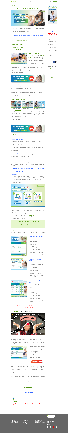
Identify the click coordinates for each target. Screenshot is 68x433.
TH (50, 1)
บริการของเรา (25, 1)
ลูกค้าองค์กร (42, 1)
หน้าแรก (20, 1)
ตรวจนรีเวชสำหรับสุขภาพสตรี (14, 421)
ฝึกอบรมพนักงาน (51, 80)
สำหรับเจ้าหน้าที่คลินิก (25, 422)
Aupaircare (23, 305)
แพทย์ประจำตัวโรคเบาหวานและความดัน (16, 418)
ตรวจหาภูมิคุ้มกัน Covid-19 (14, 424)
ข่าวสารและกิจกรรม (25, 420)
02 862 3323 (49, 424)
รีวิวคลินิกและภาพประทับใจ (26, 419)
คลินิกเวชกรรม (30, 366)
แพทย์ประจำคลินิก (25, 418)
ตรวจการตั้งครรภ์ (32, 215)
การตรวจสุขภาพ (13, 5)
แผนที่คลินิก (24, 421)
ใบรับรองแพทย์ (13, 420)
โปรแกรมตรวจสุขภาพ (13, 425)
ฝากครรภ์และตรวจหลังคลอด (14, 417)
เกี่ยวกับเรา (30, 1)
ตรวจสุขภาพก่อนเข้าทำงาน (14, 419)
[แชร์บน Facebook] (54, 62)
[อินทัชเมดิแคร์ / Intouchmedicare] (14, 2)
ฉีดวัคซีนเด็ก (12, 423)
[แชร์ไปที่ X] (56, 62)
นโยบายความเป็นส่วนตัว (26, 423)
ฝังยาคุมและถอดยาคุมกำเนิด (14, 422)
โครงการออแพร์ (13, 86)
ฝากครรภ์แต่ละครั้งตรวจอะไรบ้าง (39, 421)
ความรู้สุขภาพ (36, 1)
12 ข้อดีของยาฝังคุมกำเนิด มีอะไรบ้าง (39, 424)
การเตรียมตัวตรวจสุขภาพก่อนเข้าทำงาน (40, 419)
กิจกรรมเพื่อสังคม (51, 77)
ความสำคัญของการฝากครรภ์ (38, 420)
